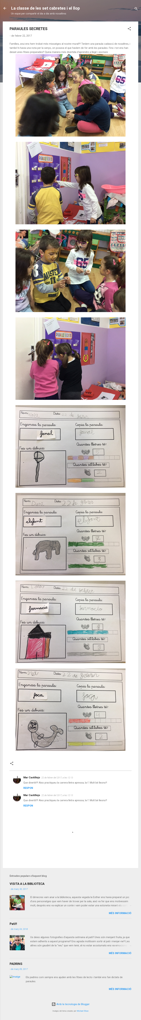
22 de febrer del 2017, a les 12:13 (57, 777)
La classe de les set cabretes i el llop (45, 8)
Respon (28, 788)
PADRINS (16, 964)
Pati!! (13, 924)
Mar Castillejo (31, 777)
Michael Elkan (83, 1011)
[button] (129, 29)
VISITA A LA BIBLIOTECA (27, 884)
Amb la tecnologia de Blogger (73, 1004)
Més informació (120, 913)
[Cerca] (136, 9)
